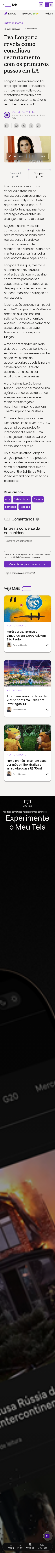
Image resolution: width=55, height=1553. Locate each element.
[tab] (15, 174)
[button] (27, 564)
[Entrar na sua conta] (41, 4)
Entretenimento (13, 23)
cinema (38, 499)
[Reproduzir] (15, 156)
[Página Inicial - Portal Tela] (10, 5)
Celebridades (22, 499)
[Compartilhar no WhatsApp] (16, 125)
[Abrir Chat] (48, 1536)
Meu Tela (42, 1547)
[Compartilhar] (46, 645)
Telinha (30, 112)
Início (20, 1547)
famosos (10, 506)
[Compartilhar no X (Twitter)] (23, 125)
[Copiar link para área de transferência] (38, 125)
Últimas (30, 1547)
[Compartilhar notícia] (31, 125)
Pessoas (25, 506)
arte (7, 499)
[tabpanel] (27, 333)
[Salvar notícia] (6, 125)
